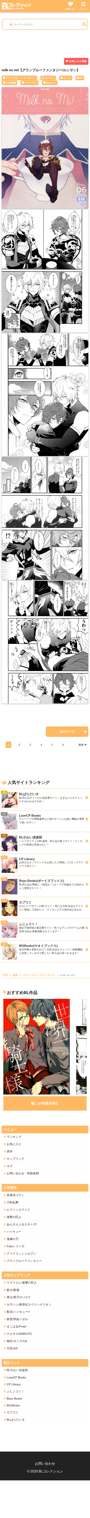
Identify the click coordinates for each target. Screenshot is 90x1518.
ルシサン (50, 77)
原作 (15, 975)
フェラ (67, 77)
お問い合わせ (45, 1463)
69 (81, 77)
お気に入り (70, 9)
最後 (81, 744)
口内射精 (11, 82)
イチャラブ (31, 82)
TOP (5, 975)
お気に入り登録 (78, 61)
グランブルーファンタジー (21, 77)
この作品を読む (47, 1103)
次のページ (67, 731)
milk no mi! (67, 975)
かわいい (51, 82)
